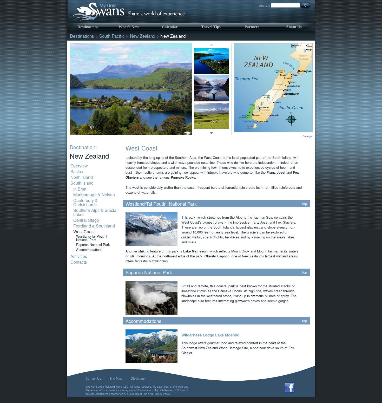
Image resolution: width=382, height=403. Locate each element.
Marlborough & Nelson (94, 195)
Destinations (87, 27)
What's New (128, 27)
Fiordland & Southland (94, 226)
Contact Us (93, 378)
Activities (78, 256)
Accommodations (89, 249)
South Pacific (112, 35)
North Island (81, 177)
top (304, 203)
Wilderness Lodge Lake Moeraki (210, 335)
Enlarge (307, 136)
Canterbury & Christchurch (85, 202)
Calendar (170, 27)
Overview (79, 166)
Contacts (78, 262)
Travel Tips (211, 27)
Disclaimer (138, 378)
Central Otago (86, 220)
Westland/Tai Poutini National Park (91, 238)
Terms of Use (139, 394)
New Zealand (142, 35)
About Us (294, 27)
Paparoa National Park (93, 244)
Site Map (116, 378)
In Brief (79, 189)
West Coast (84, 232)
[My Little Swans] (126, 20)
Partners (252, 27)
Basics (76, 171)
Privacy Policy (162, 394)
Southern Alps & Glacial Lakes (95, 212)
